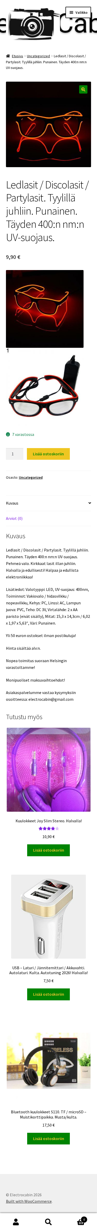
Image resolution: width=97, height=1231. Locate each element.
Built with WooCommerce (29, 1201)
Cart (75, 1217)
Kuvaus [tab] (12, 503)
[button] (83, 89)
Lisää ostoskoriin (48, 453)
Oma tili (16, 1222)
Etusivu (17, 56)
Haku (48, 1222)
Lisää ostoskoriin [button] (48, 850)
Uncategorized (38, 56)
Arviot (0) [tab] (14, 518)
